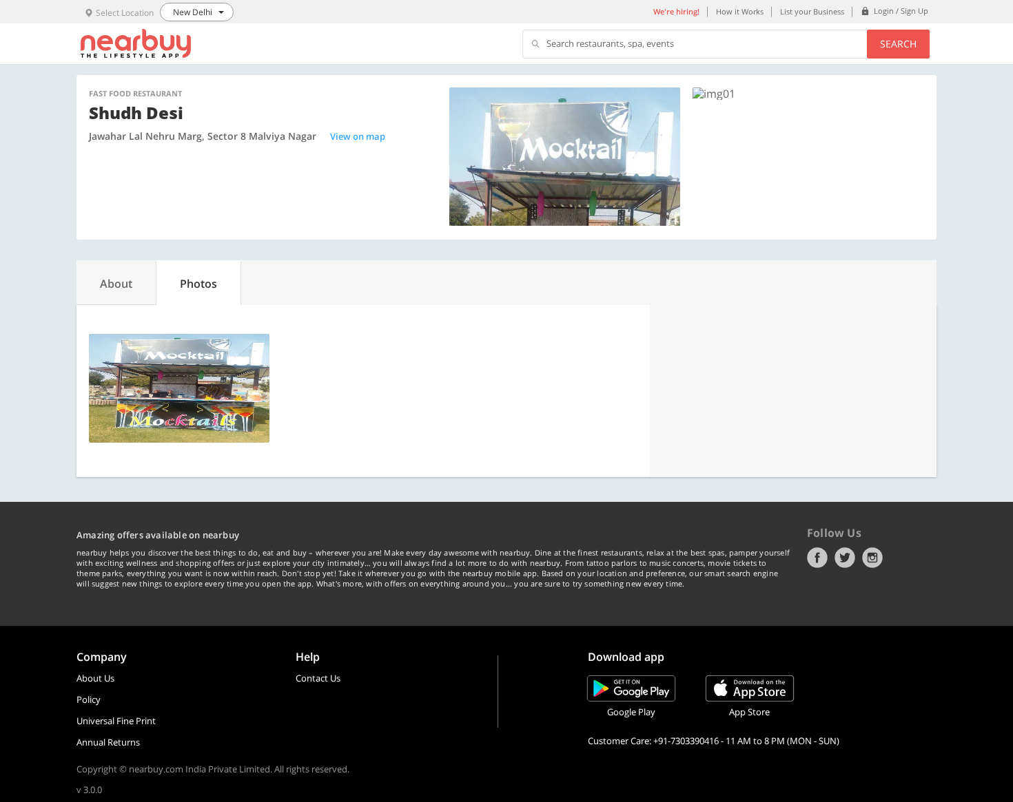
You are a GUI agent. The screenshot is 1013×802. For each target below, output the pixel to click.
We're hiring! (676, 11)
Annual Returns (108, 742)
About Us (95, 678)
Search (898, 43)
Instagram (872, 557)
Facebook (817, 557)
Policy (88, 699)
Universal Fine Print (116, 721)
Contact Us (318, 678)
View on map (357, 136)
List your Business (812, 11)
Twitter (845, 557)
